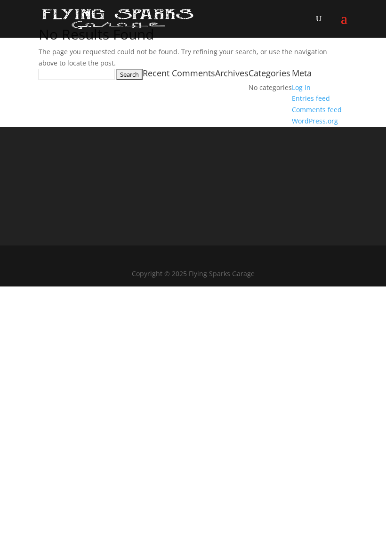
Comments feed (317, 109)
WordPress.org (315, 120)
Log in (301, 87)
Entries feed (311, 98)
